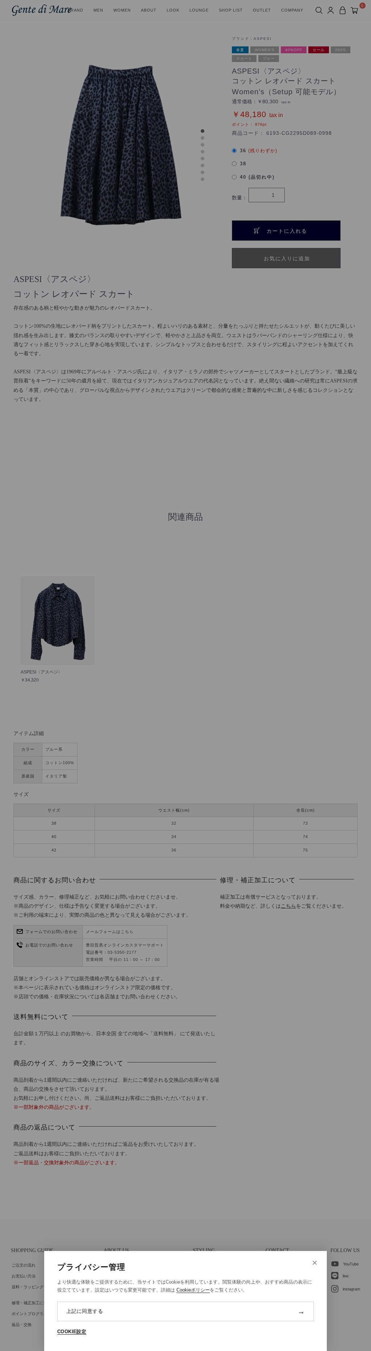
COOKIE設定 (71, 1331)
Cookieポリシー (193, 1290)
